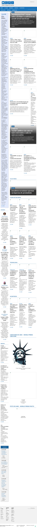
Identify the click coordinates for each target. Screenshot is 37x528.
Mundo (11, 38)
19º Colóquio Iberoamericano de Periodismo (4, 462)
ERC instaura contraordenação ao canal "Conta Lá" (13, 208)
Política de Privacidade (21, 525)
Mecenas (9, 10)
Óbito (32, 92)
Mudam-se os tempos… (4, 287)
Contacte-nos (32, 1)
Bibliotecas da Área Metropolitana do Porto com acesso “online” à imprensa (16, 71)
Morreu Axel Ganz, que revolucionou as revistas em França (33, 97)
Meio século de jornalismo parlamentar (4, 219)
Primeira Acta (2, 514)
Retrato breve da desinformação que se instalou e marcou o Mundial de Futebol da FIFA (19, 103)
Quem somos (2, 511)
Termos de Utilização (30, 525)
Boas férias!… (3, 17)
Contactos (14, 10)
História (2, 512)
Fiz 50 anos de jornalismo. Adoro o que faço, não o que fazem (4, 256)
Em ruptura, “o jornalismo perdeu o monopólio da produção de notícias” (30, 158)
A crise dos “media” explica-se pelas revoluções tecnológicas (22, 192)
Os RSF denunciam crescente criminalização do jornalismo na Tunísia (29, 71)
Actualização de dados (7, 519)
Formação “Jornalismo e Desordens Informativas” (4, 452)
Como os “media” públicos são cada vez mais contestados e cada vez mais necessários (22, 132)
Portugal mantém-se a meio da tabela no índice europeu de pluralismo (32, 240)
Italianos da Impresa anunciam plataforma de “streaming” (4, 407)
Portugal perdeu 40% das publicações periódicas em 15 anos (32, 308)
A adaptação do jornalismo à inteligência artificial (14, 273)
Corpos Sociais (2, 517)
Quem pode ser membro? (7, 513)
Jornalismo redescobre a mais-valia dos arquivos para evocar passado (22, 240)
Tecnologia (12, 269)
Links (17, 526)
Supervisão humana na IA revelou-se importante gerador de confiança (31, 274)
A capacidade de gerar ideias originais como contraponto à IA (23, 273)
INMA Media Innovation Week (3, 472)
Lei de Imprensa (12, 517)
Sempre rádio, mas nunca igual (5, 318)
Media (13, 12)
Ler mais (3, 205)
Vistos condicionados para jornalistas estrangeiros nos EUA (13, 240)
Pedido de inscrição (7, 516)
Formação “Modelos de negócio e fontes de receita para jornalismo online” (3, 483)
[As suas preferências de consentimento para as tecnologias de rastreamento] (35, 526)
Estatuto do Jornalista (12, 520)
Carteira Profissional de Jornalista (12, 511)
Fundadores (7, 511)
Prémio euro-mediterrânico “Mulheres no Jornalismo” (4, 386)
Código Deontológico (12, 515)
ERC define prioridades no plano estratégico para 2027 (5, 428)
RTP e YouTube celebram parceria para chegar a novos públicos (30, 41)
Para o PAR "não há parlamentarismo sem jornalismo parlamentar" (22, 209)
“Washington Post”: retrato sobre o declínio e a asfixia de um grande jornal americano (23, 16)
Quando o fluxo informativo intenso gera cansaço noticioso (23, 307)
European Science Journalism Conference (3, 495)
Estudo (11, 100)
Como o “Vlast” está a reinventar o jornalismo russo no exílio (16, 41)
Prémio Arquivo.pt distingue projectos (4, 347)
